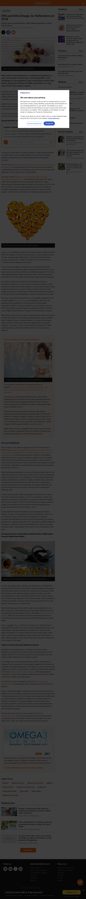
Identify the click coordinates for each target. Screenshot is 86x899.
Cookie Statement (53, 118)
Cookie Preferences (34, 123)
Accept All (49, 123)
